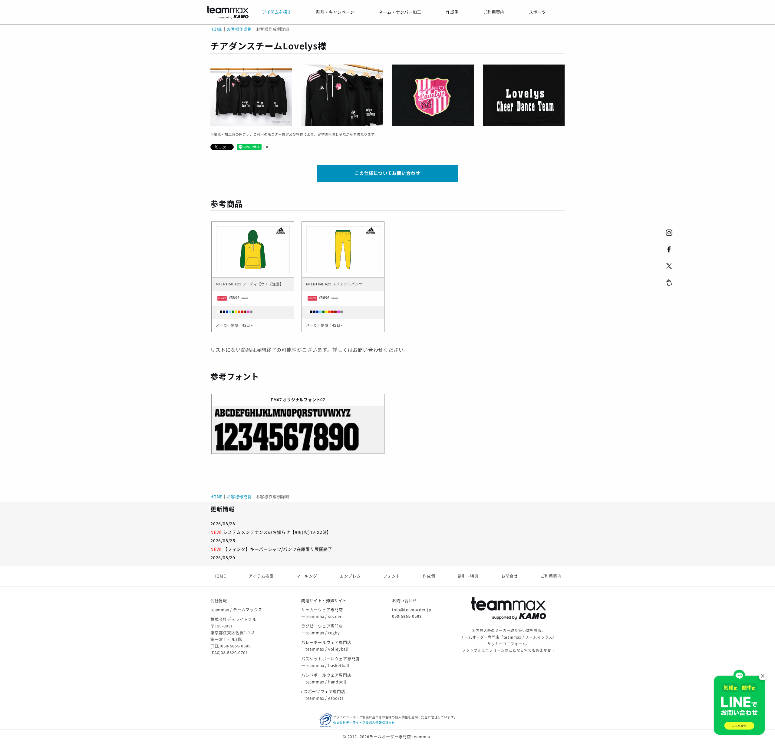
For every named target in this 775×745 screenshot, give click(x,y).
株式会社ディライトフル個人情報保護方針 (364, 722)
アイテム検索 (261, 576)
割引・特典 (468, 576)
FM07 (276, 399)
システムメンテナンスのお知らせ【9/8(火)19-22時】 (277, 532)
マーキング (306, 576)
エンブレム (350, 576)
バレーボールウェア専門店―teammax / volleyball (326, 645)
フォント (391, 576)
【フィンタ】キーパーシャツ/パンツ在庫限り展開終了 (277, 549)
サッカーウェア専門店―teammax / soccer (322, 613)
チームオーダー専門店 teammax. (400, 736)
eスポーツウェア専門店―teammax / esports (323, 694)
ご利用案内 (551, 576)
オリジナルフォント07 (304, 399)
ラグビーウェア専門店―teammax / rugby (322, 629)
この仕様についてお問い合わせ (387, 173)
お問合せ (509, 576)
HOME (216, 29)
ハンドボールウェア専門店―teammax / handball (326, 678)
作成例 (429, 576)
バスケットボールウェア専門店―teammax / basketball (330, 662)
